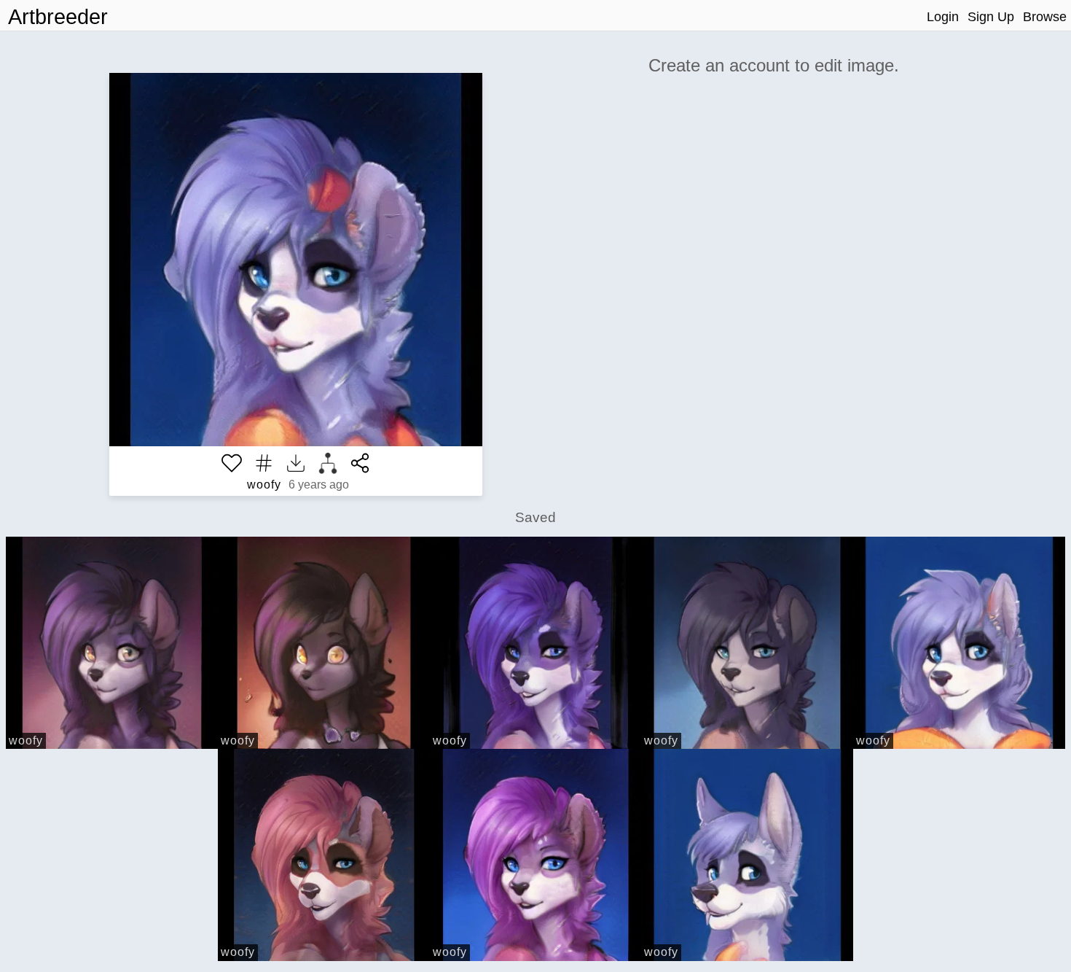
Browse (1045, 16)
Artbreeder (58, 16)
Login (943, 16)
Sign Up (991, 16)
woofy (264, 484)
